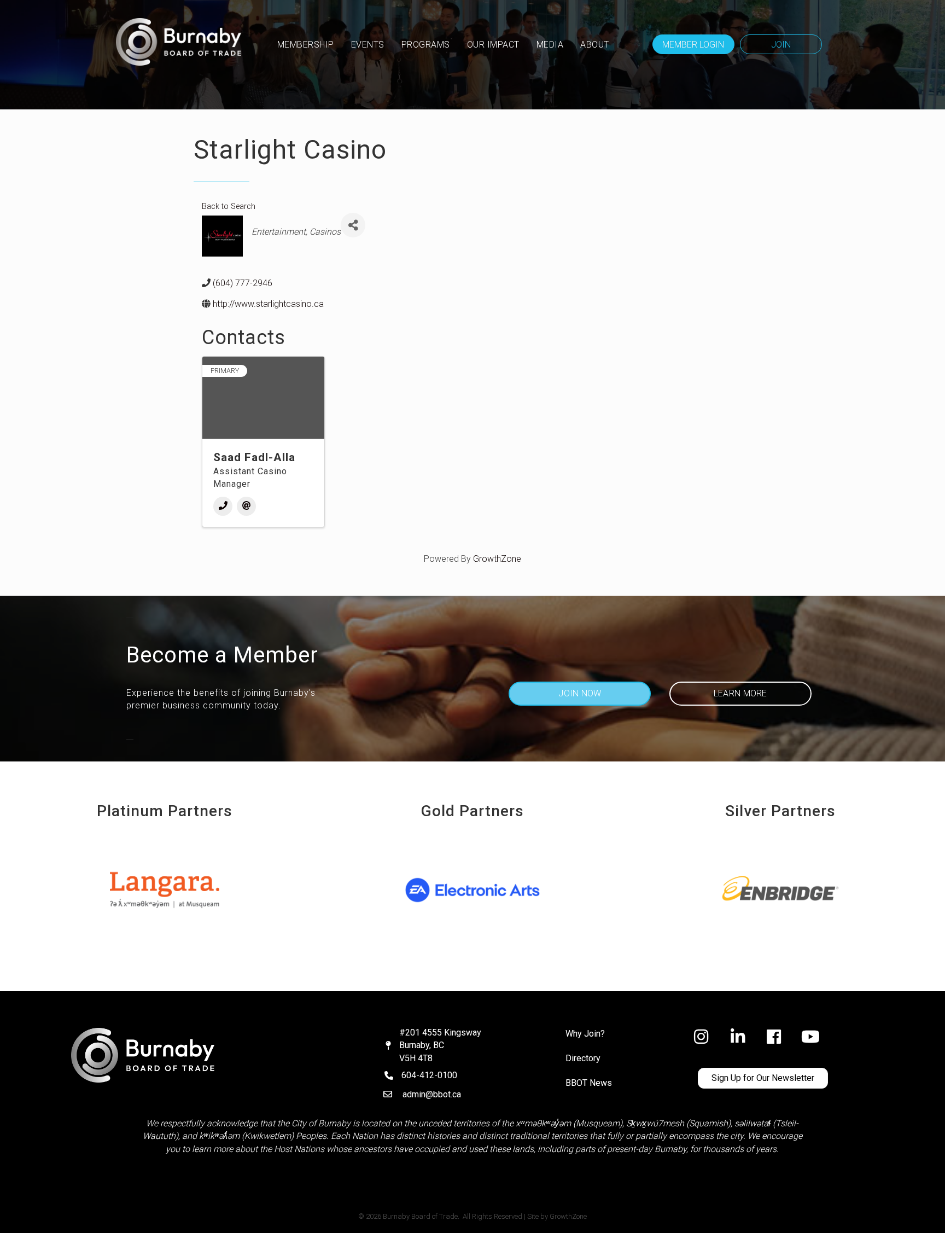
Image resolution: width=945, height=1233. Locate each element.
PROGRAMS (425, 44)
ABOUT (594, 44)
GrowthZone (497, 559)
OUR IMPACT (493, 44)
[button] (693, 44)
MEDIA (550, 44)
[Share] (353, 225)
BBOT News (588, 1083)
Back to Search (228, 206)
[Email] (246, 506)
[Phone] (222, 506)
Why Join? (585, 1033)
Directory (582, 1058)
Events (367, 44)
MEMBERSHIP (305, 44)
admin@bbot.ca (431, 1094)
